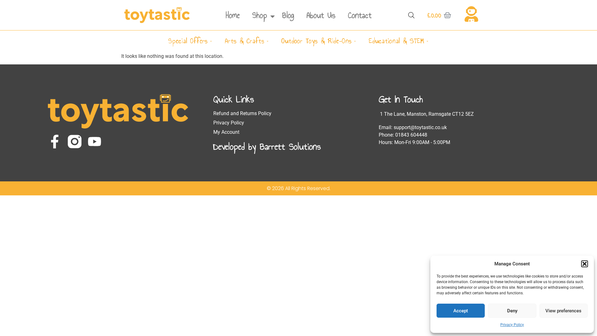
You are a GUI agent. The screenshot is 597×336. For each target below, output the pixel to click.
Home (233, 15)
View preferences (563, 311)
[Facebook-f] (55, 141)
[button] (584, 264)
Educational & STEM (396, 40)
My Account (226, 132)
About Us (321, 15)
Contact (360, 15)
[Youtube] (94, 141)
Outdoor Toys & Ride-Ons (316, 40)
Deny (512, 311)
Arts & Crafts (244, 40)
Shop (259, 15)
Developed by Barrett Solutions (267, 146)
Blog (288, 15)
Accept (460, 311)
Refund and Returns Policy (242, 113)
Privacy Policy (512, 325)
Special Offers (188, 40)
